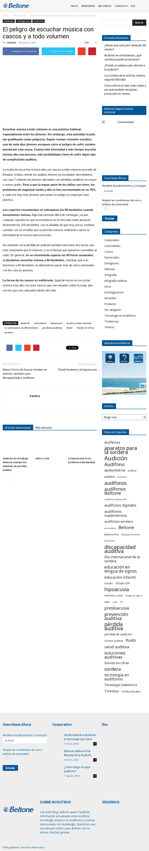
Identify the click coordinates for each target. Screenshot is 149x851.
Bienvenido (88, 5)
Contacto (121, 5)
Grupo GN (123, 583)
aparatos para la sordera (120, 450)
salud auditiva (116, 647)
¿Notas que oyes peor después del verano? (125, 47)
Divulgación (111, 263)
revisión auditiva (113, 640)
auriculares (40, 323)
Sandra (11, 42)
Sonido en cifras (85, 327)
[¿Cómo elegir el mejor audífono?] (57, 768)
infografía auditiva (115, 281)
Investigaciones (23, 21)
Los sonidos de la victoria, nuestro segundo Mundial (124, 77)
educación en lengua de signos (120, 569)
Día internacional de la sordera (122, 559)
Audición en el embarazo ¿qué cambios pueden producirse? (122, 57)
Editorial (109, 269)
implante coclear (113, 595)
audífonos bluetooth (115, 499)
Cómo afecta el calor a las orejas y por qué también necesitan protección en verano (125, 89)
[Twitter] (114, 814)
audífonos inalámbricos (115, 513)
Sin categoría (112, 310)
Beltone (126, 527)
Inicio (74, 5)
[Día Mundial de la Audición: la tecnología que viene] (57, 738)
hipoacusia (56, 323)
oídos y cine (42, 458)
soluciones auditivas (114, 655)
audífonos (115, 483)
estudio (108, 583)
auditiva (132, 470)
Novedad (110, 298)
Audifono (114, 464)
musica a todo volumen (79, 323)
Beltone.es (104, 5)
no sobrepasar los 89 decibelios (21, 327)
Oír (121, 602)
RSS (133, 5)
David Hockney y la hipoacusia (77, 369)
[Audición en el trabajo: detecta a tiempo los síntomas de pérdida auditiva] (17, 445)
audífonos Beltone (115, 491)
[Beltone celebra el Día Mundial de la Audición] (57, 754)
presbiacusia (116, 608)
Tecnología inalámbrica (120, 685)
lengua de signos (134, 595)
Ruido (70, 327)
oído (115, 602)
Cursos (108, 251)
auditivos (122, 477)
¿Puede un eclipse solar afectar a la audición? (124, 67)
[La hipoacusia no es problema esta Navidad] (82, 445)
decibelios (109, 540)
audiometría (114, 470)
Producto (110, 304)
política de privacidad (115, 204)
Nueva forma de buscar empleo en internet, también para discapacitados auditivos (25, 374)
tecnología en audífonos (116, 677)
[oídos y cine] (49, 445)
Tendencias (38, 21)
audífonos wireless (118, 521)
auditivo (109, 476)
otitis (107, 602)
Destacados (19, 15)
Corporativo (111, 240)
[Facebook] (105, 814)
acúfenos (112, 442)
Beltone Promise (131, 534)
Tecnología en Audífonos (120, 315)
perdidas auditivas (52, 327)
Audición (25, 323)
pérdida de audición (118, 634)
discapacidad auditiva (120, 549)
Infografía (110, 275)
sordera (8, 332)
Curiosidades (112, 246)
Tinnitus (109, 327)
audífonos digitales (120, 505)
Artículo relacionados (18, 427)
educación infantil (120, 577)
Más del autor (44, 427)
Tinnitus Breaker (131, 691)
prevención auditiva (116, 616)
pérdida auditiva (113, 626)
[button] (141, 6)
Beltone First (111, 534)
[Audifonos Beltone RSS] (109, 738)
